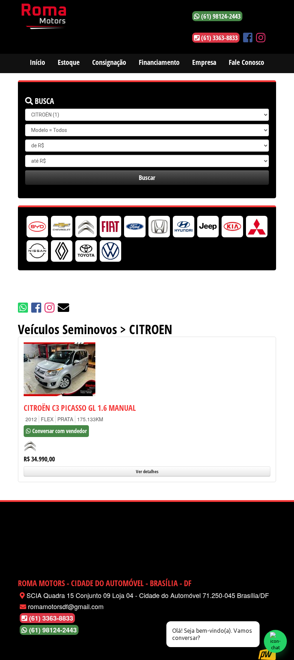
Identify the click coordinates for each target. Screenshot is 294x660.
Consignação (109, 62)
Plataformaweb (267, 653)
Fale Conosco (246, 62)
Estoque (69, 62)
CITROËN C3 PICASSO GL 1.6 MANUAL (80, 407)
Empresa (204, 62)
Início (37, 62)
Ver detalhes (147, 471)
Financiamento (159, 62)
